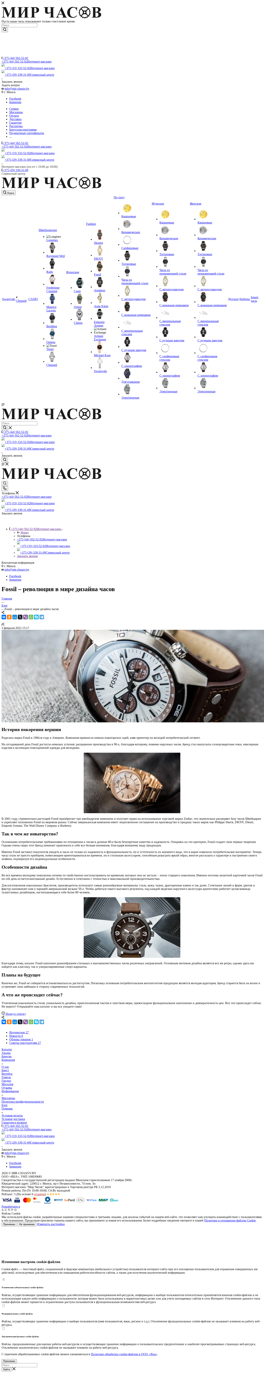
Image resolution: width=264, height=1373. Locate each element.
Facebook (15, 98)
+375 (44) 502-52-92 (15, 58)
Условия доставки (13, 1119)
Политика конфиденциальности (23, 1101)
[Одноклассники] (9, 617)
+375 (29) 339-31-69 (29, 74)
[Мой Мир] (14, 617)
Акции (6, 1053)
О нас (5, 1066)
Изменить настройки (51, 1224)
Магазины (8, 1098)
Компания (8, 1059)
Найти (6, 1369)
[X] (20, 617)
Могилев (7, 1084)
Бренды (7, 1056)
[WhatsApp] (31, 617)
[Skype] (36, 617)
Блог (5, 1105)
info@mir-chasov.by (16, 88)
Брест (5, 1070)
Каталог (7, 1049)
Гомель (6, 1077)
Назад (25, 532)
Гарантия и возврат (14, 1122)
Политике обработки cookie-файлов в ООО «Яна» (124, 1354)
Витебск (7, 1073)
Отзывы (7, 1087)
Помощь (7, 1108)
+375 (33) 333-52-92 (30, 68)
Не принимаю (27, 1224)
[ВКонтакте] (4, 617)
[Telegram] (41, 617)
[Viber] (25, 617)
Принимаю (9, 1224)
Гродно (6, 1080)
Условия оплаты (12, 1115)
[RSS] (3, 624)
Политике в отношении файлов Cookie (230, 1220)
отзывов (39, 1194)
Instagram (15, 102)
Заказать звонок (27, 556)
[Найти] (5, 29)
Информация (10, 1091)
